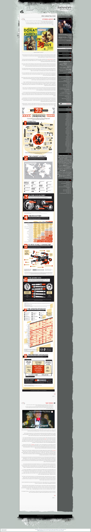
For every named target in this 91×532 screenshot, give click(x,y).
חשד (62, 169)
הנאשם (62, 166)
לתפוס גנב (66, 172)
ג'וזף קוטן (67, 65)
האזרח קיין (61, 163)
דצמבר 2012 (68, 141)
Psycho (71, 63)
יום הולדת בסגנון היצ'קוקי (67, 80)
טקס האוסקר (68, 170)
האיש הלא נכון (28, 22)
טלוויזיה (61, 68)
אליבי (61, 157)
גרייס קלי (64, 163)
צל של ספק (61, 175)
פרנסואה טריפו (67, 175)
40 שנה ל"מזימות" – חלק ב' (66, 84)
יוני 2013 (69, 135)
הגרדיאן (52, 23)
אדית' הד (64, 156)
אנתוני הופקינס (69, 160)
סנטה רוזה (65, 174)
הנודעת (60, 166)
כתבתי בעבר (54, 450)
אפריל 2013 (68, 136)
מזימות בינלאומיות (61, 69)
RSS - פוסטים (68, 108)
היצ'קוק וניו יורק (68, 97)
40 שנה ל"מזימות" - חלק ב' (66, 189)
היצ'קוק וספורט (68, 79)
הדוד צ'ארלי (60, 164)
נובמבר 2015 (68, 122)
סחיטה (62, 173)
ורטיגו (71, 68)
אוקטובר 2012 (68, 143)
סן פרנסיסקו (69, 174)
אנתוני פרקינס (70, 65)
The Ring (69, 156)
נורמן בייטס (65, 173)
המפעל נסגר (49, 403)
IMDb (62, 63)
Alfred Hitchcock (64, 61)
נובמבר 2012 (68, 142)
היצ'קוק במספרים (47, 19)
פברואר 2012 (68, 151)
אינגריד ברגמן (64, 157)
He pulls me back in (67, 96)
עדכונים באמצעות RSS (29, 10)
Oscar (68, 63)
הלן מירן (64, 166)
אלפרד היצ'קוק (63, 64)
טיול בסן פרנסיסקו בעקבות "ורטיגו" (65, 183)
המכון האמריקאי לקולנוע (47, 407)
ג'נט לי (71, 163)
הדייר (71, 165)
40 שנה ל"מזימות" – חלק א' (66, 85)
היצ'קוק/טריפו (60, 165)
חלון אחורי (63, 68)
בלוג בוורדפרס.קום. (51, 515)
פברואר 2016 (68, 119)
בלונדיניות (38, 22)
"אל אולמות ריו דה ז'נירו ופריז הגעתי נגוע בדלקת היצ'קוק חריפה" (65, 89)
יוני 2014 (69, 126)
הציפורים (61, 67)
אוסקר (71, 64)
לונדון (65, 69)
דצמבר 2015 (68, 121)
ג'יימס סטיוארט (63, 65)
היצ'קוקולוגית (64, 7)
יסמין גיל (69, 69)
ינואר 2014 (68, 129)
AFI (58, 155)
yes (71, 156)
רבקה (64, 72)
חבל (65, 68)
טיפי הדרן (60, 169)
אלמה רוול (68, 64)
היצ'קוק (69, 67)
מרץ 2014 (68, 127)
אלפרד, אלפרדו (68, 99)
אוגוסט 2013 (68, 133)
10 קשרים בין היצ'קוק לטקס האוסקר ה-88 (65, 193)
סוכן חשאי (30, 23)
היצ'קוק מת (68, 83)
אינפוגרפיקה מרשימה (50, 59)
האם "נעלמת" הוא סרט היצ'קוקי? (66, 98)
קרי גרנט (66, 72)
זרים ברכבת (68, 68)
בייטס (40, 22)
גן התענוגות (67, 163)
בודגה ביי (59, 160)
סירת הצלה (59, 173)
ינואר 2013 (68, 140)
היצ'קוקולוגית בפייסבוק (65, 53)
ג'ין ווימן (28, 406)
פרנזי (71, 175)
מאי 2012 (68, 149)
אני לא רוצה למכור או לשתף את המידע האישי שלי (43, 515)
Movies (65, 63)
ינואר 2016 (68, 120)
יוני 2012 (69, 148)
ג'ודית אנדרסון (31, 406)
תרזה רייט (66, 177)
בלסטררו (35, 22)
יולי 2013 (68, 134)
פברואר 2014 (68, 128)
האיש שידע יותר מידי (65, 164)
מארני (63, 172)
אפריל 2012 (68, 150)
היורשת (68, 165)
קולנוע (70, 72)
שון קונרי (50, 408)
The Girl (69, 155)
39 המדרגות (50, 22)
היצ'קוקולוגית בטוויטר (66, 55)
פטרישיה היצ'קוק (62, 174)
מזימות (61, 172)
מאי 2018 (68, 114)
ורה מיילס (42, 407)
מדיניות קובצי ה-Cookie (40, 530)
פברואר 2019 (68, 113)
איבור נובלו (69, 157)
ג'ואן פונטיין (70, 162)
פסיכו (71, 70)
